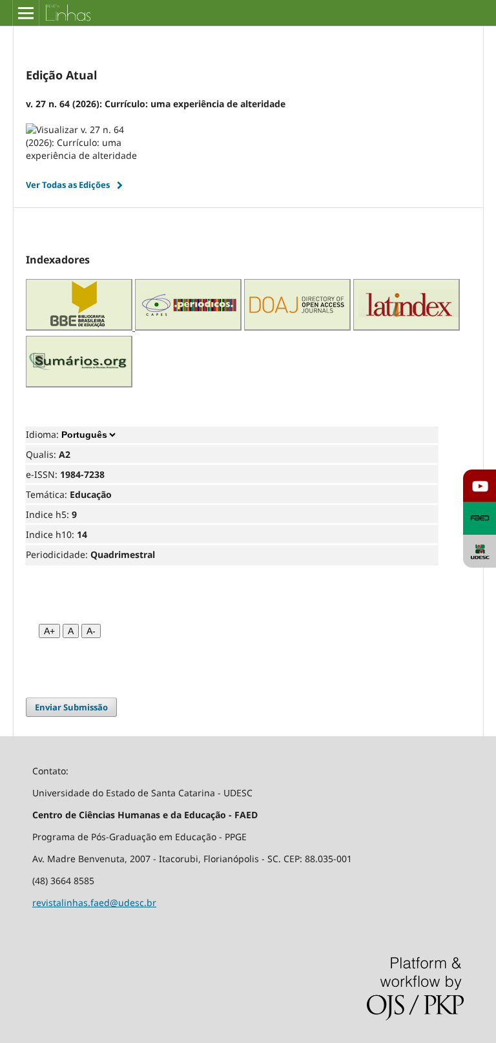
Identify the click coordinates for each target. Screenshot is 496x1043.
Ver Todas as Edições (68, 185)
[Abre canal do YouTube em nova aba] (479, 486)
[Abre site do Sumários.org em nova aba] (79, 384)
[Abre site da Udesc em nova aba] (479, 551)
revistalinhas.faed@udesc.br (94, 902)
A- (91, 631)
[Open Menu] (26, 13)
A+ (49, 631)
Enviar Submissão (71, 707)
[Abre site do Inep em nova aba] (80, 327)
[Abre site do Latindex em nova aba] (406, 327)
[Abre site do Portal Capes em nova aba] (188, 327)
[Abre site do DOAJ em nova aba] (297, 327)
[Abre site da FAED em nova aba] (479, 518)
